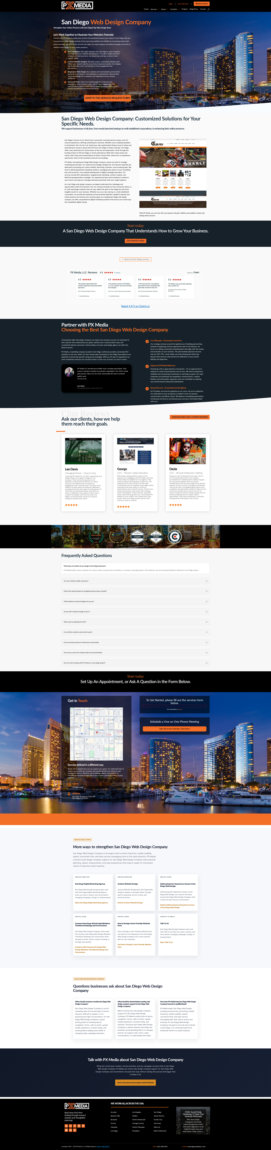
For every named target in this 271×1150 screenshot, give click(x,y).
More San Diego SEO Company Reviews (190, 417)
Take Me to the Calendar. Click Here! (174, 729)
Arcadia (113, 1112)
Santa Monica (159, 1116)
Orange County (138, 1123)
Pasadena (135, 1131)
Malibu (135, 1116)
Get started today (135, 241)
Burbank (114, 1119)
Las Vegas (114, 1131)
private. (180, 709)
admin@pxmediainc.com (196, 1146)
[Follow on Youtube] (66, 1130)
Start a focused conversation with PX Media (135, 1083)
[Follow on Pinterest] (83, 1126)
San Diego (157, 1112)
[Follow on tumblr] (74, 1130)
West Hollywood (160, 1131)
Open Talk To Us (166, 942)
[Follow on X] (70, 1126)
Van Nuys (157, 1123)
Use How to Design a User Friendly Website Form (134, 945)
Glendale (114, 1127)
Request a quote (202, 4)
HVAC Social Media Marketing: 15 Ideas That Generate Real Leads (193, 1114)
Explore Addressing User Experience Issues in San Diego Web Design (177, 906)
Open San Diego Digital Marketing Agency (91, 903)
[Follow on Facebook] (74, 1126)
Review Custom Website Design (130, 903)
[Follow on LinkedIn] (66, 1126)
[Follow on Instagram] (79, 1126)
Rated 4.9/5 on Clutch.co (135, 306)
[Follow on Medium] (70, 1130)
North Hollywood (138, 1119)
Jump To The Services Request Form (107, 98)
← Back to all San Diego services (135, 259)
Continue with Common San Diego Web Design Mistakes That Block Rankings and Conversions (91, 949)
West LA (157, 1127)
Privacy (99, 1146)
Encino (113, 1123)
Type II (105, 1146)
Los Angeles (136, 1112)
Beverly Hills (115, 1116)
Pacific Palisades (138, 1127)
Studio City (158, 1119)
